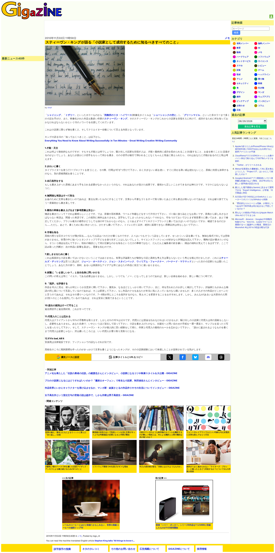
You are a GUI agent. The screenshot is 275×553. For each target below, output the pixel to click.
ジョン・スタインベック (121, 261)
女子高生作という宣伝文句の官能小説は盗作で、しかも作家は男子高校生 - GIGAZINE (89, 395)
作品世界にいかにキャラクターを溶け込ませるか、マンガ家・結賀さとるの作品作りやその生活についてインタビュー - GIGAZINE (112, 387)
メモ (227, 38)
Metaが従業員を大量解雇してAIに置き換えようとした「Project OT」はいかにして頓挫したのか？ (254, 171)
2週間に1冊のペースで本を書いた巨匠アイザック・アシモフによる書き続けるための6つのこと (66, 468)
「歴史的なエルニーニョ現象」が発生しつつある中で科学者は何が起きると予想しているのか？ (254, 206)
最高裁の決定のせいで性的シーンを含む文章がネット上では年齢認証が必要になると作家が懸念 (113, 433)
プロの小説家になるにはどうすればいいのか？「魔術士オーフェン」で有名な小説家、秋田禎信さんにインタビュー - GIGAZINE (111, 380)
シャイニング (54, 115)
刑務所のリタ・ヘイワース (118, 115)
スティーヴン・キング (115, 118)
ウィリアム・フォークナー (150, 261)
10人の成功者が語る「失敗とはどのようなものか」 (160, 467)
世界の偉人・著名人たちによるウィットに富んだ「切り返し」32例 (65, 433)
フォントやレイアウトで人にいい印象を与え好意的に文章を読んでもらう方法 (207, 433)
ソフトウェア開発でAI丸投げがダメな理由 (110, 467)
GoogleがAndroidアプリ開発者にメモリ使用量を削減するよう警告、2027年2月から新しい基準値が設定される (254, 181)
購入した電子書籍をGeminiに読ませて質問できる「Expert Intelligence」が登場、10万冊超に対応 (254, 190)
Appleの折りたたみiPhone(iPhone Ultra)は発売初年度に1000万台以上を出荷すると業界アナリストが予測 (254, 149)
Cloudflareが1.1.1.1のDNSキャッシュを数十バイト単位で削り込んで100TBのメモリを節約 (254, 158)
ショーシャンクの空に (164, 115)
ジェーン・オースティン (94, 261)
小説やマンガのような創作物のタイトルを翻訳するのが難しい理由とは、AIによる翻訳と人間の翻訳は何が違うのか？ (160, 434)
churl (50, 108)
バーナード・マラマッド (178, 261)
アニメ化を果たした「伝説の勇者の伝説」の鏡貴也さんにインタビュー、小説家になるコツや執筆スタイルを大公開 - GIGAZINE (111, 373)
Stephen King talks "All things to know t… (114, 540)
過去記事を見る (252, 126)
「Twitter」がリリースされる (248, 165)
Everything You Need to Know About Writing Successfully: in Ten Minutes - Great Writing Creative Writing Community (111, 140)
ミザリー (70, 115)
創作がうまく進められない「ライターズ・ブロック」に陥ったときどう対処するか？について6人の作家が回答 (208, 469)
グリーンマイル (192, 115)
